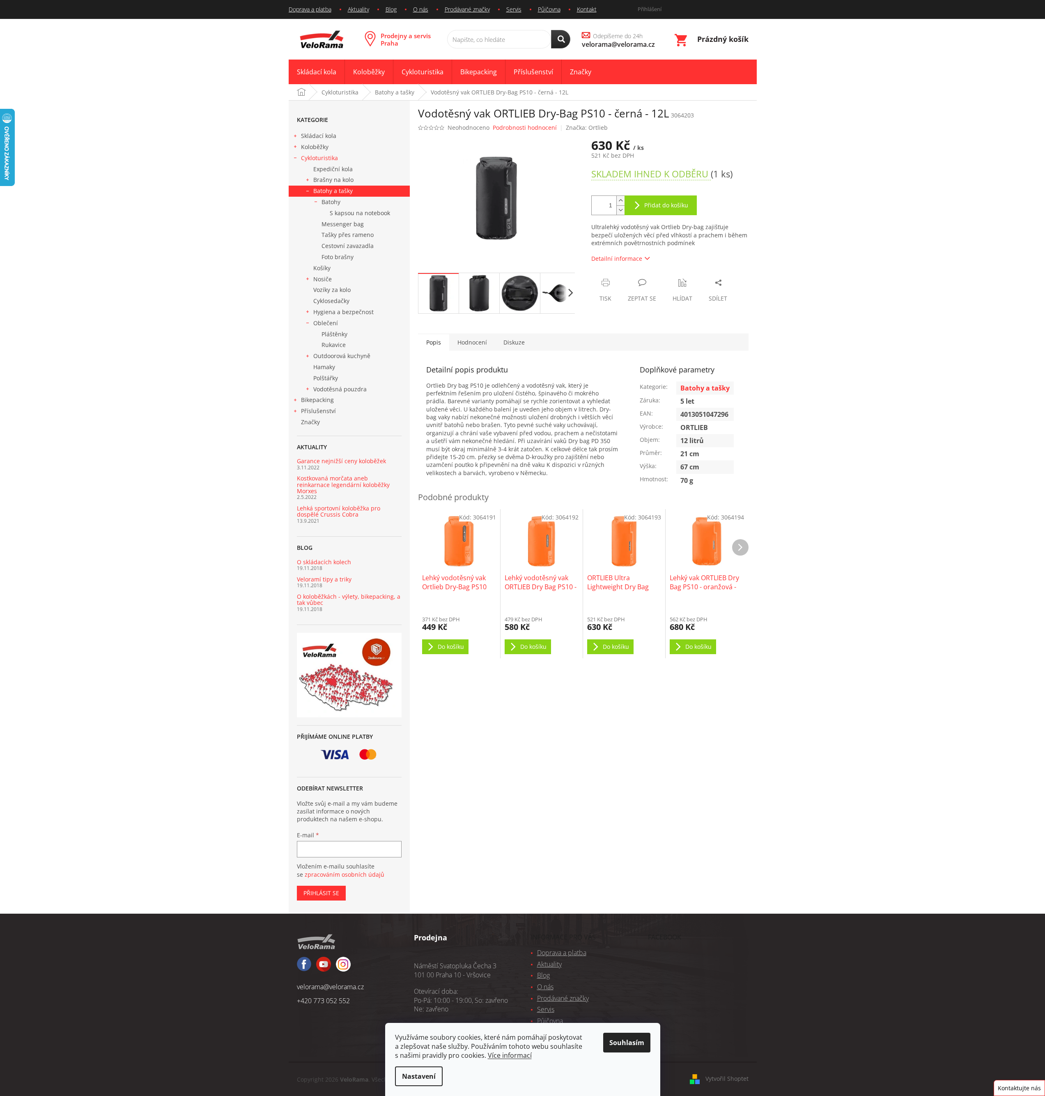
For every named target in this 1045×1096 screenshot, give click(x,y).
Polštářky (325, 378)
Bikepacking (317, 400)
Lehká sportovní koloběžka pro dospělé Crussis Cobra (338, 511)
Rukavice (334, 345)
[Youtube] (343, 968)
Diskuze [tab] (514, 342)
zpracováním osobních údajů (344, 874)
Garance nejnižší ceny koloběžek (341, 461)
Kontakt (587, 9)
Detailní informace (616, 258)
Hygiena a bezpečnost (343, 312)
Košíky (322, 268)
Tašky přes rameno (348, 235)
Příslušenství (318, 411)
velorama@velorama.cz (330, 986)
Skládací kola (318, 136)
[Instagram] (323, 968)
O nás (420, 9)
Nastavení (419, 1076)
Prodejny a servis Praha (406, 39)
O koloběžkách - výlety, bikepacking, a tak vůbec (348, 599)
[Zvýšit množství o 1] (620, 200)
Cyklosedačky (331, 301)
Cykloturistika (319, 158)
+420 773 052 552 (323, 1000)
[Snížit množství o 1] (620, 210)
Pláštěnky (334, 334)
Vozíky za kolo (332, 290)
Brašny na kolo (333, 180)
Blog (391, 9)
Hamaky (324, 367)
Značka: (587, 127)
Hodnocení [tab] (472, 342)
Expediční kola (333, 169)
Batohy (331, 202)
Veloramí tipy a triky (324, 579)
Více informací (510, 1055)
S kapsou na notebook (360, 213)
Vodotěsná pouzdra (340, 389)
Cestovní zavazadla (348, 246)
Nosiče (322, 279)
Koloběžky (314, 147)
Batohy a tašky (333, 191)
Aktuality (358, 9)
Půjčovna (549, 9)
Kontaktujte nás (1019, 1088)
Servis (513, 9)
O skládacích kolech (324, 562)
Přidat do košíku (666, 205)
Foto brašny (338, 257)
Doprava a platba (310, 9)
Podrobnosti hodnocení (525, 127)
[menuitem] (317, 72)
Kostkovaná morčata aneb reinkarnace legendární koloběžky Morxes (343, 484)
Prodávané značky (467, 9)
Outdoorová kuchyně (341, 356)
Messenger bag (343, 224)
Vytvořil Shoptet (727, 1078)
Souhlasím (626, 1042)
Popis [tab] (433, 342)
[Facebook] (304, 968)
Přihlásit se (321, 893)
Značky (310, 422)
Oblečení (325, 323)
